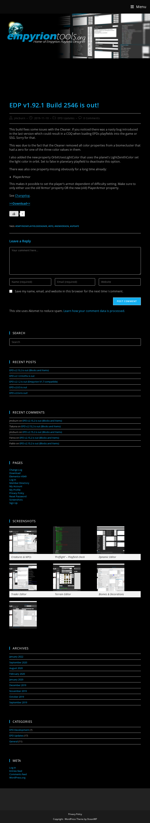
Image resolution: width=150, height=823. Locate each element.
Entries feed (15, 771)
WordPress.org (17, 777)
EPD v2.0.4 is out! (18, 393)
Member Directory (19, 483)
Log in (12, 767)
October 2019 (16, 696)
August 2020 (16, 668)
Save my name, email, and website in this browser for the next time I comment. (69, 291)
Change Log (15, 469)
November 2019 (18, 691)
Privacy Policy (16, 493)
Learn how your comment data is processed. (94, 311)
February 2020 (17, 673)
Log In (12, 479)
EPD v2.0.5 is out (18, 387)
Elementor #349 (18, 476)
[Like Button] (13, 213)
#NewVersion (62, 226)
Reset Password (18, 496)
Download (14, 473)
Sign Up (13, 503)
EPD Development (19, 730)
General (13, 741)
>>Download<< (19, 203)
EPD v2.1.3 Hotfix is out (22, 376)
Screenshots (16, 499)
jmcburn (19, 118)
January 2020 (16, 679)
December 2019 (17, 685)
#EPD (50, 226)
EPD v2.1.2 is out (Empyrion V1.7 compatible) (33, 381)
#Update (74, 226)
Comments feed (18, 774)
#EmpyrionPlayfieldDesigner (31, 226)
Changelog (22, 196)
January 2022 (16, 656)
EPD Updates (66, 118)
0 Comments (91, 118)
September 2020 (18, 662)
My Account (15, 486)
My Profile (14, 489)
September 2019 (18, 702)
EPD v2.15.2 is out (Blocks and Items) (29, 370)
